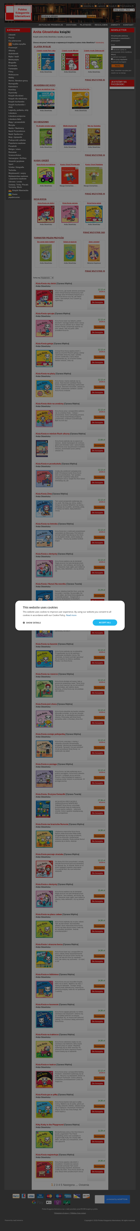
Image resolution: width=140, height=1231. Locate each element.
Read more (71, 615)
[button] (32, 622)
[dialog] (70, 615)
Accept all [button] (105, 622)
